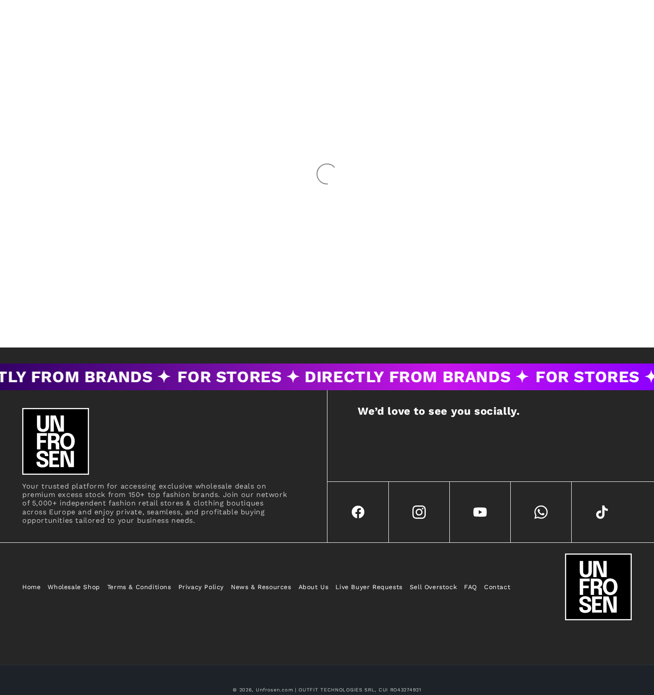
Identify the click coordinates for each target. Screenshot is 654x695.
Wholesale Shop (74, 586)
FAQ (470, 586)
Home (31, 586)
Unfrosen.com (274, 690)
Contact (497, 586)
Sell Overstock (433, 586)
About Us (314, 586)
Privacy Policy (201, 586)
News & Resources (261, 586)
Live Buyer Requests (368, 586)
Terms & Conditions (139, 586)
